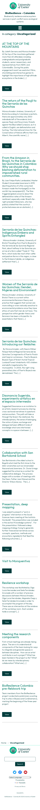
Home (3, 743)
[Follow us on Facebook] (20, 772)
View (7, 88)
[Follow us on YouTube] (25, 772)
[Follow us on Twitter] (14, 772)
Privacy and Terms (20, 786)
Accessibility (20, 793)
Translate (22, 783)
